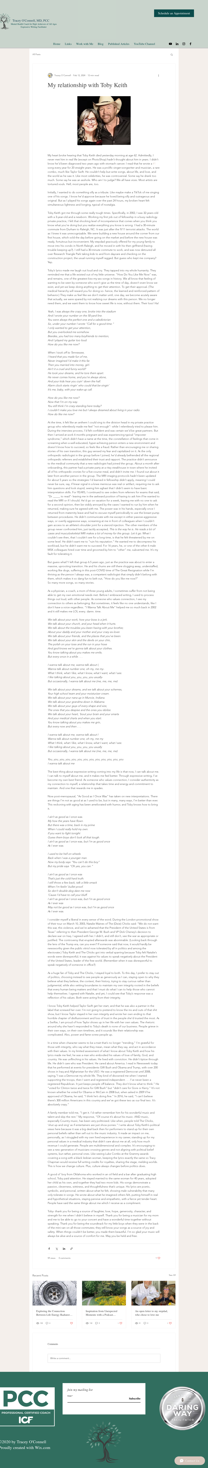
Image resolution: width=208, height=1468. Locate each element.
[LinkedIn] (177, 44)
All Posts (36, 54)
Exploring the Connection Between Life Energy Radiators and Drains (53, 1312)
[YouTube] (170, 44)
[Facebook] (190, 44)
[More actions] (158, 75)
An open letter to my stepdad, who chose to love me (151, 1312)
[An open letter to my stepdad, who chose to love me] (153, 1293)
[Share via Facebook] (49, 1248)
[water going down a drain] (55, 1293)
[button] (171, 54)
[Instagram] (184, 44)
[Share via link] (71, 1248)
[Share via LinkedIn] (64, 1248)
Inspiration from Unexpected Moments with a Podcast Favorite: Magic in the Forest (102, 1312)
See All (172, 1275)
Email (69, 1396)
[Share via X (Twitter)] (56, 1248)
